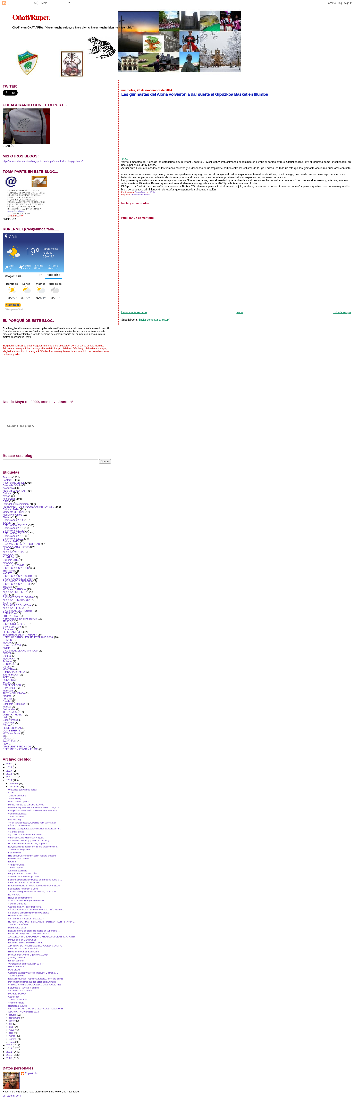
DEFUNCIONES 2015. (15, 525)
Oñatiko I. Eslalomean (19, 825)
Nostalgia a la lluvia (17, 1005)
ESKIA (6, 725)
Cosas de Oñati (11, 485)
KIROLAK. (8, 554)
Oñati (6, 594)
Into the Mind (14, 852)
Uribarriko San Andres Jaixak (22, 789)
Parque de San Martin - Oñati (22, 873)
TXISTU (7, 602)
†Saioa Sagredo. (16, 975)
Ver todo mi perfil (12, 1095)
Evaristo (12, 861)
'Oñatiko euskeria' (17, 795)
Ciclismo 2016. (11, 509)
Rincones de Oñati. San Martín (23, 951)
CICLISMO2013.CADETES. (18, 610)
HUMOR (7, 640)
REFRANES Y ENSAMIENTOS (20, 618)
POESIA (7, 677)
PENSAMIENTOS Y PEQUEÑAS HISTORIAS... (28, 506)
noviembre (14, 786)
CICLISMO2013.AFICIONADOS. (20, 650)
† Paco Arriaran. (16, 816)
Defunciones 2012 (13, 536)
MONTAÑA (9, 669)
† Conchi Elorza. (16, 831)
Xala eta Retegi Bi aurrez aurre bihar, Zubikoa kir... (33, 891)
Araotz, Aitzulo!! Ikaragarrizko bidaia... (27, 900)
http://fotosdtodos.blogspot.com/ (65, 161)
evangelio (8, 488)
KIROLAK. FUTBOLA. (14, 589)
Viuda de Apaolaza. (17, 813)
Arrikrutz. (7, 698)
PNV (5, 744)
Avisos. (7, 496)
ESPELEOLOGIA (12, 685)
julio (11, 1024)
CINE (6, 501)
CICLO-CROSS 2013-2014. (18, 578)
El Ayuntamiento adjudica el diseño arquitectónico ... (33, 846)
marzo (12, 1036)
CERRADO (9, 664)
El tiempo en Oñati (14, 309)
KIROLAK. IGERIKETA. (15, 592)
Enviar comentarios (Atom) (154, 319)
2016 (9, 773)
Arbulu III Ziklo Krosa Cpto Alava (24, 876)
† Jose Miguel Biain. (18, 999)
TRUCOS (8, 621)
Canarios (8, 629)
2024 (9, 767)
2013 (9, 1045)
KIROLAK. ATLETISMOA (16, 546)
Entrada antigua (342, 312)
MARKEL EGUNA (17, 993)
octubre (13, 1015)
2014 (9, 780)
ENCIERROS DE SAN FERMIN (20, 634)
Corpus (7, 666)
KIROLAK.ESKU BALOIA (16, 600)
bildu (5, 717)
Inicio (239, 312)
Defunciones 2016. (13, 530)
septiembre (14, 1018)
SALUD (7, 522)
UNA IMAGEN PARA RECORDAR (21, 544)
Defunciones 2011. (13, 538)
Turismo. (7, 661)
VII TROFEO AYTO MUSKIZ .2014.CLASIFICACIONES (35, 1008)
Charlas (7, 701)
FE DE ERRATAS (12, 728)
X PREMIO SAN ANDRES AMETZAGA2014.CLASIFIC (35, 945)
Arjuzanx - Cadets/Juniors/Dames (25, 834)
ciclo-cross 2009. (12, 626)
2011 (9, 1051)
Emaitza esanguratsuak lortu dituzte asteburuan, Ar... (34, 828)
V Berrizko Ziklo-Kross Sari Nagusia (26, 837)
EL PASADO (14, 894)
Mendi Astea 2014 (17, 927)
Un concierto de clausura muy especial (27, 843)
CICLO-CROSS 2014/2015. (18, 576)
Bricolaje (7, 586)
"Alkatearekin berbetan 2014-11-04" (25, 963)
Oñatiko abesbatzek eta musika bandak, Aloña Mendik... (36, 909)
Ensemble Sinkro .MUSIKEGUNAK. (25, 942)
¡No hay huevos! (16, 957)
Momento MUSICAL (14, 512)
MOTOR (7, 642)
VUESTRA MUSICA (13, 714)
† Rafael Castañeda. (18, 924)
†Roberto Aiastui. (16, 1002)
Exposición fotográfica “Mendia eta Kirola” (28, 933)
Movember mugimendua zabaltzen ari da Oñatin (32, 982)
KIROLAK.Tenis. (11, 733)
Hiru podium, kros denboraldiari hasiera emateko (32, 855)
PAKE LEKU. (10, 741)
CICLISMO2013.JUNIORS (17, 581)
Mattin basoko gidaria (18, 801)
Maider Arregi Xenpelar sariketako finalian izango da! (34, 807)
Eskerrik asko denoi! (18, 858)
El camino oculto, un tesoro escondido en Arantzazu (34, 885)
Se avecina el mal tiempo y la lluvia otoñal (28, 912)
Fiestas (7, 517)
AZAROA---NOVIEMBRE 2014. (23, 1011)
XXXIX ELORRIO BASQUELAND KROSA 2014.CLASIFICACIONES (42, 936)
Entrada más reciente (134, 312)
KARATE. (8, 573)
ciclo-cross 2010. (12, 645)
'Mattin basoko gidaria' (19, 849)
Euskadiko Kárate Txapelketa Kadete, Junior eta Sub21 (35, 978)
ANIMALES (9, 648)
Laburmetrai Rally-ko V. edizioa (23, 987)
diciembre (14, 783)
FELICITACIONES (13, 632)
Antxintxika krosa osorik (20, 990)
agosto (12, 1020)
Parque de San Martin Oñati (22, 939)
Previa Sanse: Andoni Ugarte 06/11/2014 (28, 954)
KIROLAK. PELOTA (13, 608)
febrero (13, 1039)
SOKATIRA (9, 680)
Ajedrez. (7, 696)
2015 (9, 777)
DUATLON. (9, 557)
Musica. (7, 706)
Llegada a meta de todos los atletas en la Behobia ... (34, 930)
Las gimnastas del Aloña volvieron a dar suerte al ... (33, 810)
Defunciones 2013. (13, 528)
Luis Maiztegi (14, 819)
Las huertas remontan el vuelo (23, 888)
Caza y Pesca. (11, 720)
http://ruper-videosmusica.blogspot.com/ (25, 161)
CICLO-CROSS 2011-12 (16, 568)
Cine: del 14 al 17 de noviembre (23, 882)
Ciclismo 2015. (11, 541)
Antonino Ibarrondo (17, 870)
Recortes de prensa (141, 194)
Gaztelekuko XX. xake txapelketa (24, 906)
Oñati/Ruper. (31, 17)
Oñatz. (6, 738)
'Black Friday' (15, 798)
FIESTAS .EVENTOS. (14, 490)
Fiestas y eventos (12, 514)
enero (12, 1042)
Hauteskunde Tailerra (19, 915)
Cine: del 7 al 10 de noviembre (23, 948)
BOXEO (7, 682)
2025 (9, 764)
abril (11, 1033)
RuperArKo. (31, 1073)
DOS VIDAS (14, 969)
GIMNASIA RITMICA (14, 672)
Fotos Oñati (9, 498)
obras (6, 549)
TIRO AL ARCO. (11, 712)
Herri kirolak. (10, 688)
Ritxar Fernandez (17, 966)
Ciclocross (8, 722)
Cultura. (7, 656)
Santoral (7, 480)
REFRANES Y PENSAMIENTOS (21, 749)
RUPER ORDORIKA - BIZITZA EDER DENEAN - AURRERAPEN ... (41, 921)
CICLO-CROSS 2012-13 (16, 584)
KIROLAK (8, 562)
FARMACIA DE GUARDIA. (17, 605)
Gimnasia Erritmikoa (14, 704)
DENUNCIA (9, 613)
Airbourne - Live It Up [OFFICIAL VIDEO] (28, 840)
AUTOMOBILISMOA (14, 693)
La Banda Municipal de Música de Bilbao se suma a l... (35, 879)
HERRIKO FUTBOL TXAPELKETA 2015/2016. (28, 637)
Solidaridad (9, 709)
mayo (12, 1030)
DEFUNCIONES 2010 (15, 533)
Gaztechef (13, 996)
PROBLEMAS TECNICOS (17, 746)
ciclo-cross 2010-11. (14, 565)
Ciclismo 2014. (11, 560)
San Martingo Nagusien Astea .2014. (26, 918)
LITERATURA (10, 616)
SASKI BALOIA (11, 674)
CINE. (11, 792)
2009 (9, 1058)
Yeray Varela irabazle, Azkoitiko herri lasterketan (32, 822)
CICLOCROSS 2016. (14, 624)
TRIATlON (8, 570)
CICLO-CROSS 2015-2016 (18, 597)
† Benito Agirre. (15, 867)
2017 (9, 770)
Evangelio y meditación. (16, 504)
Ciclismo (7, 493)
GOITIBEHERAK (12, 730)
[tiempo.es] (13, 306)
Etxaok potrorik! (16, 960)
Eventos (7, 477)
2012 (9, 1048)
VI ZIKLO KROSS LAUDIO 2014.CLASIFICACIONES (34, 984)
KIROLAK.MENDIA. (13, 552)
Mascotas (8, 690)
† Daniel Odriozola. (17, 903)
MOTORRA (9, 658)
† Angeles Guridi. (16, 864)
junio (11, 1027)
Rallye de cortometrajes (20, 897)
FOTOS (7, 653)
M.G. (125, 158)
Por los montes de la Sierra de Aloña (26, 804)
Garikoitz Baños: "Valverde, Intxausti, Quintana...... (33, 972)
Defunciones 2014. (13, 520)
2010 (9, 1054)
